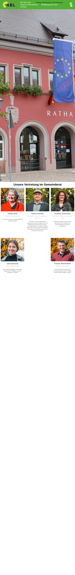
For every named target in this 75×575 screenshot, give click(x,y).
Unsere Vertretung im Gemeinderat (49, 2)
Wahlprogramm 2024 (49, 5)
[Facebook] (71, 3)
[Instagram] (71, 6)
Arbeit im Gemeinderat (29, 5)
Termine (23, 7)
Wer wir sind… (26, 2)
